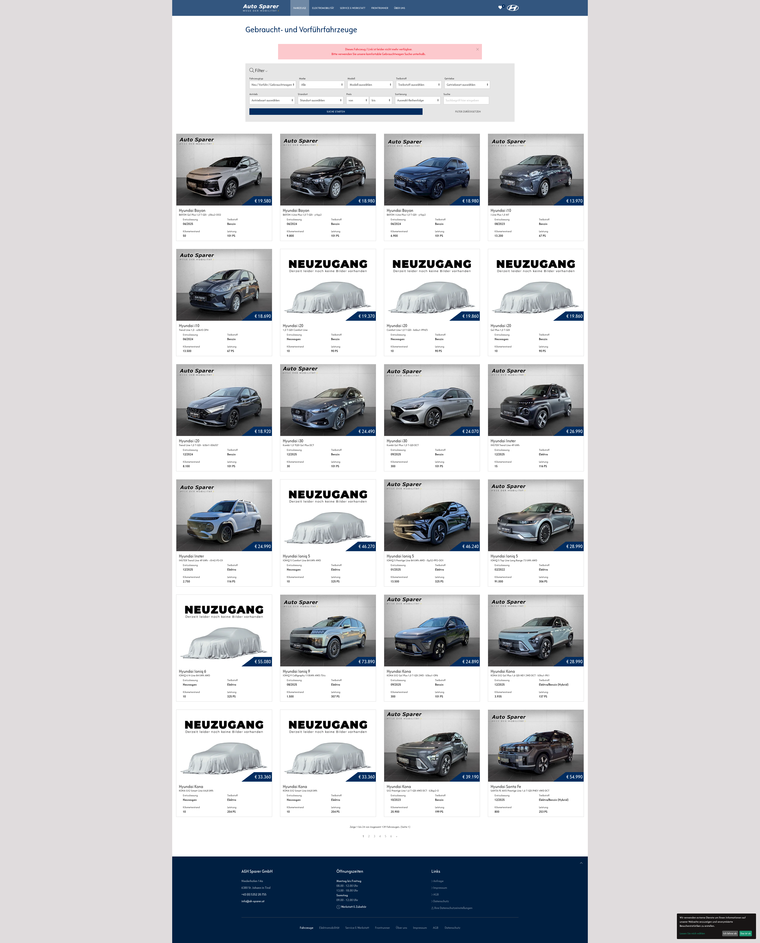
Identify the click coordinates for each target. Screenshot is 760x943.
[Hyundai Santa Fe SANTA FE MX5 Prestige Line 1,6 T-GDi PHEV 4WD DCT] (536, 745)
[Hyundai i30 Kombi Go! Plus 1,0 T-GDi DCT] (432, 400)
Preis (349, 94)
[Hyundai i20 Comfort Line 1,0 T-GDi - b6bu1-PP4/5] (432, 285)
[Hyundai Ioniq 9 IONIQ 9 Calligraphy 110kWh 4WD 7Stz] (328, 630)
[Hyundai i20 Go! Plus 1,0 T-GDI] (536, 285)
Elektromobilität (323, 8)
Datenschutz (441, 901)
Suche (447, 94)
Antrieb (253, 94)
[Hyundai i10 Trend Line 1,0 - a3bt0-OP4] (224, 285)
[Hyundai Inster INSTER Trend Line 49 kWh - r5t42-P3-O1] (224, 515)
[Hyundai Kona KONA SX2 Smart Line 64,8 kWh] (224, 745)
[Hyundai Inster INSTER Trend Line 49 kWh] (536, 400)
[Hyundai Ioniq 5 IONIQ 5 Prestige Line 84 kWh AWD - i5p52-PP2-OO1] (432, 515)
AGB (436, 894)
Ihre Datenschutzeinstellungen (453, 908)
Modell (351, 78)
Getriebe (449, 78)
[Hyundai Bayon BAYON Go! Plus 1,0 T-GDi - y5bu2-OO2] (224, 170)
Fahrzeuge (299, 8)
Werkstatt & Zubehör (353, 907)
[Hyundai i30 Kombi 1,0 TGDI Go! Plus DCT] (328, 400)
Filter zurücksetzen (468, 111)
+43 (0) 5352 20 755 (253, 894)
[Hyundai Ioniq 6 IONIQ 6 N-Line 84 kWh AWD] (224, 630)
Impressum (440, 888)
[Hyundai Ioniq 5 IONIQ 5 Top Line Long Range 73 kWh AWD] (536, 515)
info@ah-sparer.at (252, 901)
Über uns (399, 8)
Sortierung (401, 94)
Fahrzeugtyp (256, 78)
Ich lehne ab (730, 933)
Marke (302, 78)
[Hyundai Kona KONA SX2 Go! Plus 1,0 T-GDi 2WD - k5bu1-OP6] (432, 630)
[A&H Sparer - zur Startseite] (260, 8)
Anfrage (438, 881)
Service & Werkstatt (352, 8)
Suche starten (336, 111)
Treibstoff (401, 78)
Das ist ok (745, 933)
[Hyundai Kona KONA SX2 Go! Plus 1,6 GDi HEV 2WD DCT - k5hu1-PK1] (536, 630)
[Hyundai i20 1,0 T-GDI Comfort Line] (328, 285)
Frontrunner (379, 8)
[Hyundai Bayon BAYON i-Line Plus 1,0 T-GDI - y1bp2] (432, 170)
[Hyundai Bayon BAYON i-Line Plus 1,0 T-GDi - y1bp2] (328, 170)
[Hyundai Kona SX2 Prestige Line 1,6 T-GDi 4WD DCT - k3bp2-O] (432, 745)
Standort (303, 94)
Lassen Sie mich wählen (692, 933)
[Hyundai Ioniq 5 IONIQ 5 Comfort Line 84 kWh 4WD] (328, 515)
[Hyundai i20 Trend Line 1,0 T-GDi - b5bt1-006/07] (224, 400)
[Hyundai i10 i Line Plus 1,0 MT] (536, 170)
